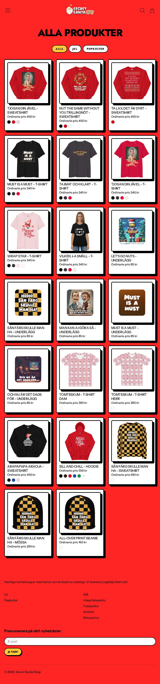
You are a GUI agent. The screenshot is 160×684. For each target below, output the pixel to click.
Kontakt (88, 612)
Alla (59, 49)
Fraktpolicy (91, 606)
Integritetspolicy (94, 600)
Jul (75, 49)
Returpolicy (91, 618)
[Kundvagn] (152, 10)
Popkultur (95, 49)
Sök (86, 594)
